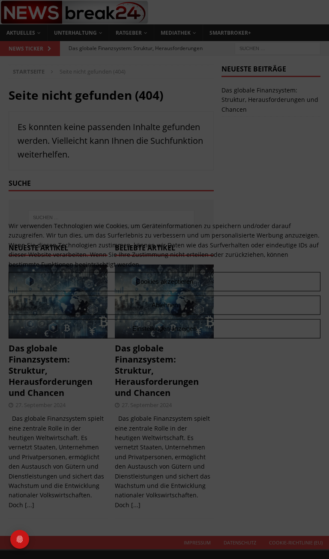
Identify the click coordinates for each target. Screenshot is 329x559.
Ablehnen (165, 305)
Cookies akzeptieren (164, 281)
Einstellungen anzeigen (164, 328)
